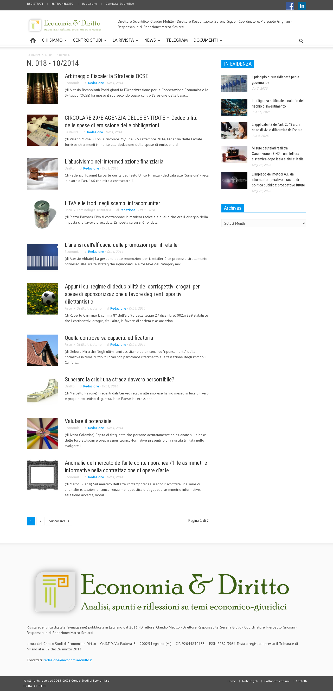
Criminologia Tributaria (94, 210)
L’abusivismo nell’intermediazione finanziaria (114, 161)
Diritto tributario (89, 308)
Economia (72, 83)
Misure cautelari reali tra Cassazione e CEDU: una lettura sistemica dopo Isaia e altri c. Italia (278, 153)
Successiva (58, 521)
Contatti (301, 681)
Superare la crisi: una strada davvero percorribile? (119, 379)
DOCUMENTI (204, 42)
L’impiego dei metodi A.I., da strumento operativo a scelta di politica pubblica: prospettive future (278, 179)
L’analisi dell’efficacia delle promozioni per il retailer (122, 245)
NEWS (149, 42)
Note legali (250, 681)
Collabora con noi (277, 681)
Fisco (68, 210)
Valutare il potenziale (88, 421)
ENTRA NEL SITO (63, 3)
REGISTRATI (35, 3)
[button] (301, 40)
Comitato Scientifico (120, 3)
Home (231, 681)
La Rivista (34, 55)
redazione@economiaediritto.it (67, 660)
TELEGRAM (177, 40)
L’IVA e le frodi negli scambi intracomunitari (113, 203)
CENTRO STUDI (86, 42)
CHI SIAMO (50, 42)
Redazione (89, 3)
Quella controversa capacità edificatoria (109, 338)
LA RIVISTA (122, 42)
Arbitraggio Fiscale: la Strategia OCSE (106, 76)
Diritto (70, 168)
